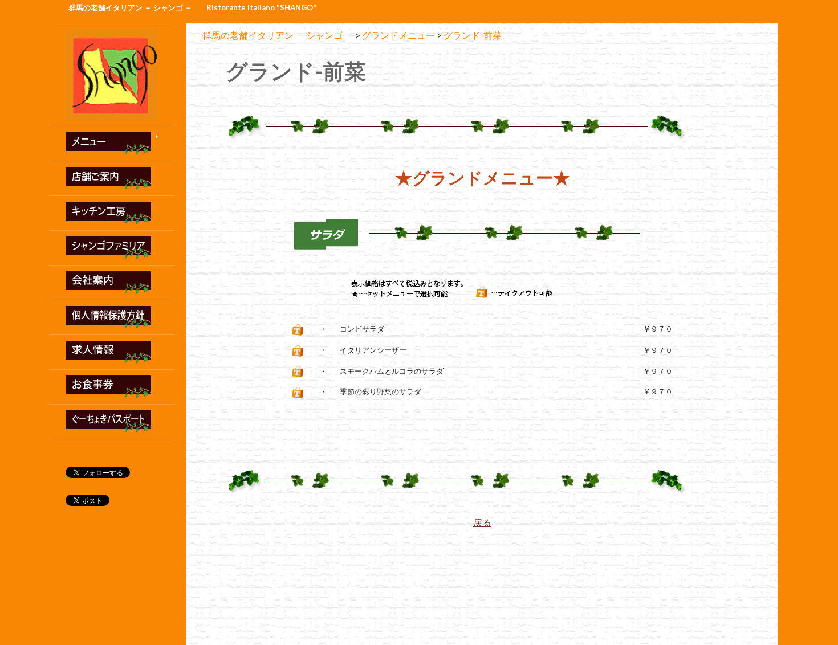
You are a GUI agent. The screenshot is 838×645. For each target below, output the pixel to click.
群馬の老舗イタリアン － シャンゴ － (130, 7)
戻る (482, 522)
